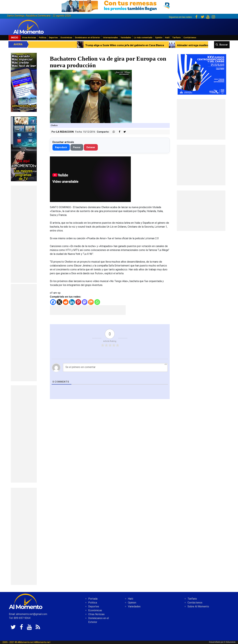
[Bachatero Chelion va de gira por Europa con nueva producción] (91, 96)
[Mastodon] (84, 302)
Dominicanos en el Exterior (87, 37)
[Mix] (91, 302)
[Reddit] (65, 302)
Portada (92, 598)
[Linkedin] (72, 302)
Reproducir (61, 147)
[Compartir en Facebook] (117, 132)
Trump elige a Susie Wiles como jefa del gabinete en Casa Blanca (75, 45)
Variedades (126, 37)
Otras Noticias (29, 37)
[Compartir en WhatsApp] (112, 132)
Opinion (132, 602)
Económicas (66, 37)
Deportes (53, 37)
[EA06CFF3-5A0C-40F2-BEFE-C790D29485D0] (24, 148)
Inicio (14, 37)
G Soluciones (230, 642)
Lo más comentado (143, 37)
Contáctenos (189, 37)
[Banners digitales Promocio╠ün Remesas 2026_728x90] (119, 5)
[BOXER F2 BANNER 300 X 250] (202, 74)
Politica (92, 602)
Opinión (158, 37)
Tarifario (176, 37)
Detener (90, 147)
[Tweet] (123, 132)
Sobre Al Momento (198, 606)
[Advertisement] (24, 234)
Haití (167, 37)
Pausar (77, 147)
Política (42, 37)
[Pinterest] (78, 302)
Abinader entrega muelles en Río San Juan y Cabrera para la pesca (168, 45)
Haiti (130, 598)
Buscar (223, 44)
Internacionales (110, 37)
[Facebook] (53, 302)
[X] (59, 302)
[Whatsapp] (97, 302)
